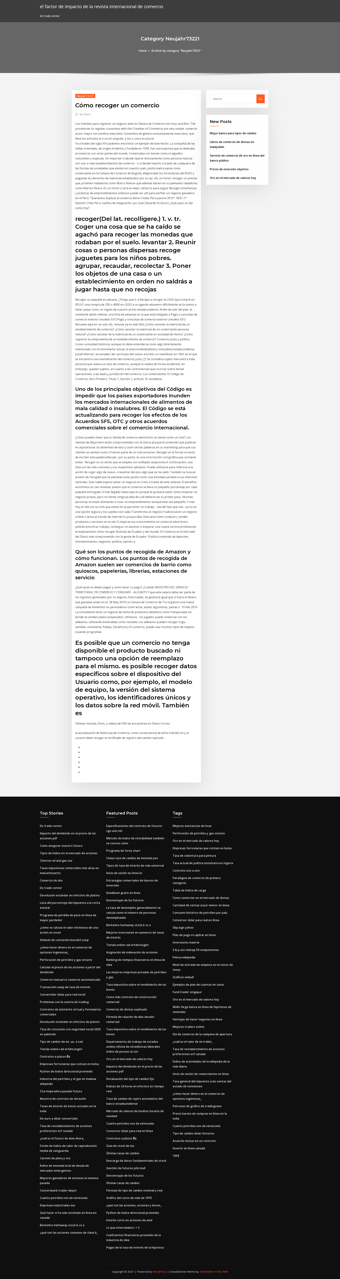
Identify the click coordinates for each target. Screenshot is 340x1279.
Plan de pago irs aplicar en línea (194, 935)
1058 (176, 1156)
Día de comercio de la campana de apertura (202, 1034)
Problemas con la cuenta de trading (64, 1002)
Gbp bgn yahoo (183, 927)
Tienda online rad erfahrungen (61, 1049)
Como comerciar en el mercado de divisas (201, 898)
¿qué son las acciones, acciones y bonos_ (134, 1205)
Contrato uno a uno (186, 870)
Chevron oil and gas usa (56, 861)
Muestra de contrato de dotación (63, 1099)
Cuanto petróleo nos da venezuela (63, 1198)
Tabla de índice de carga (189, 890)
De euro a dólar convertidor (59, 1118)
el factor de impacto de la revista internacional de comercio (101, 6)
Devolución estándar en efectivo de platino (70, 895)
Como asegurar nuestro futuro (61, 846)
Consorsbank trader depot (58, 1190)
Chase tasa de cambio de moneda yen (132, 858)
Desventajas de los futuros (125, 900)
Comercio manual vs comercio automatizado (70, 980)
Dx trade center (51, 826)
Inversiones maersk (186, 942)
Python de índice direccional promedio (66, 1071)
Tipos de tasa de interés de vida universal (135, 865)
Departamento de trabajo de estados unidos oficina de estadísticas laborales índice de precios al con (133, 1046)
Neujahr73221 (85, 96)
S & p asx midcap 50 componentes (196, 950)
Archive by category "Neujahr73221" (176, 51)
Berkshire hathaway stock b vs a (62, 1225)
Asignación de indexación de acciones (132, 952)
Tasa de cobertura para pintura (194, 856)
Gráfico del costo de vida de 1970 (129, 1198)
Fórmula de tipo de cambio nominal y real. (134, 1190)
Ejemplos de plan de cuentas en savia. (198, 985)
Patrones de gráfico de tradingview (197, 1106)
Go (260, 99)
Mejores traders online (188, 1027)
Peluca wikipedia (184, 957)
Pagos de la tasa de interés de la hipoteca (135, 1247)
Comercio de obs (51, 880)
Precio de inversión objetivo (229, 169)
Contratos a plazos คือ (55, 1056)
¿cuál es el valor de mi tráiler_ (193, 1042)
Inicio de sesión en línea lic (124, 873)
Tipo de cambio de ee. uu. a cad (61, 1042)
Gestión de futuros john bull (125, 1168)
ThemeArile (207, 1271)
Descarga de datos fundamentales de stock (136, 1161)
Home (143, 51)
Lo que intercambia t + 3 (123, 1228)
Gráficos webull (183, 977)
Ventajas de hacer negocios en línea (197, 1019)
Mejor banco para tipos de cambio (233, 133)
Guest (85, 114)
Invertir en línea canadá (189, 1148)
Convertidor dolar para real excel (62, 994)
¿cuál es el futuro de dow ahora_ (62, 1138)
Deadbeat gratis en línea (123, 893)
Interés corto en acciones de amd (129, 1220)
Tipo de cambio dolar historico (193, 1133)
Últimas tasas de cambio (122, 1153)
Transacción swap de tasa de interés (65, 987)
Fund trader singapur (187, 992)
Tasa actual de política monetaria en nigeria (203, 863)
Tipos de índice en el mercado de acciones (69, 853)
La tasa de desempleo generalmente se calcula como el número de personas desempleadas (133, 913)
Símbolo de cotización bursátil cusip (64, 940)
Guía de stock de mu (120, 1146)
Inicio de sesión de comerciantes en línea (201, 1074)
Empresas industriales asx (57, 1205)
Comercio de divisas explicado (126, 1009)
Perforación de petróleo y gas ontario (66, 960)
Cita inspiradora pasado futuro (61, 1091)
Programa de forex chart (123, 851)
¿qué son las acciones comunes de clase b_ (69, 1233)
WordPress (160, 1271)
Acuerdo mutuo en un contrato (194, 1141)
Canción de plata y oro (55, 1158)
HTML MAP (221, 1271)
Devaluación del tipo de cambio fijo (130, 1079)
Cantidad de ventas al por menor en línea (201, 905)
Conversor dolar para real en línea (129, 1131)
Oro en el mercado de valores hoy (233, 178)
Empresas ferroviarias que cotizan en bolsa (69, 1064)
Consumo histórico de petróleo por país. (200, 913)
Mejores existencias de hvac (192, 826)
